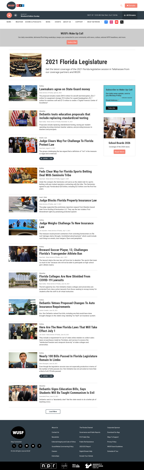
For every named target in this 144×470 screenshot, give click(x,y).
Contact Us (55, 432)
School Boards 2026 (119, 143)
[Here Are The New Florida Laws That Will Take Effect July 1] (23, 331)
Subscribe (72, 42)
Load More (53, 412)
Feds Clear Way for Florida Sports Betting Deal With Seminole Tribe (65, 173)
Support (79, 22)
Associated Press (44, 396)
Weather (19, 22)
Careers (54, 451)
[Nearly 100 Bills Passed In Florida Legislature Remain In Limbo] (23, 360)
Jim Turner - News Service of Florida (49, 334)
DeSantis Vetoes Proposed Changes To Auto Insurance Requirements (67, 305)
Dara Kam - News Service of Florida (49, 179)
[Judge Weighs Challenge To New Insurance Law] (23, 227)
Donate (132, 5)
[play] (9, 15)
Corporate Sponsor (113, 427)
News (9, 22)
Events (58, 22)
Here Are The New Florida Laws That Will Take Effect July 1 (68, 329)
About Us (55, 427)
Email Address (112, 100)
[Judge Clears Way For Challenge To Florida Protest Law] (23, 145)
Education (42, 111)
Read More (119, 151)
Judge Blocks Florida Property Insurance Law (68, 200)
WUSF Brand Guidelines (115, 446)
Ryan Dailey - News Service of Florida (50, 122)
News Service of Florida (46, 93)
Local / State (43, 197)
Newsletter (55, 437)
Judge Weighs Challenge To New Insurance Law (66, 225)
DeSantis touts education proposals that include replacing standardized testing (64, 116)
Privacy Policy (111, 442)
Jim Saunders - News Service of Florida (50, 230)
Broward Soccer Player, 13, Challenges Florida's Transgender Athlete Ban (63, 251)
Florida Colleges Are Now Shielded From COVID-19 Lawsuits (64, 278)
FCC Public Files (84, 437)
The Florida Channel (86, 427)
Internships (55, 456)
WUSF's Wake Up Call (72, 33)
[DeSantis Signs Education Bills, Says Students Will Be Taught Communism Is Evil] (23, 393)
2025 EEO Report (85, 446)
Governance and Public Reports (89, 432)
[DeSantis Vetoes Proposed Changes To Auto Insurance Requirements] (23, 307)
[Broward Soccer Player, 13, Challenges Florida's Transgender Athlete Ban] (23, 254)
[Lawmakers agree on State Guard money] (23, 93)
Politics (41, 86)
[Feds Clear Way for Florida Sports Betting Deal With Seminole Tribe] (23, 175)
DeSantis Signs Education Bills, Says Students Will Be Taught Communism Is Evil (66, 391)
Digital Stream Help (85, 451)
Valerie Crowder (44, 310)
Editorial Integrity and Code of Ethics (64, 442)
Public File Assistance (86, 442)
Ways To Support (113, 437)
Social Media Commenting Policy (62, 446)
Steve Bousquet (43, 363)
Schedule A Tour (112, 451)
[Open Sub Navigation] (13, 22)
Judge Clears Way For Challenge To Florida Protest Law (66, 142)
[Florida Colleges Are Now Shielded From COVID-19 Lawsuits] (23, 280)
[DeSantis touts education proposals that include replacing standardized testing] (23, 118)
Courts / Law (43, 138)
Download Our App (113, 432)
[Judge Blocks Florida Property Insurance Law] (23, 204)
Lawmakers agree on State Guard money (64, 89)
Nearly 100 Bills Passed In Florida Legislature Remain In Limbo (68, 358)
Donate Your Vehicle (86, 456)
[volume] (15, 15)
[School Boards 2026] (119, 127)
